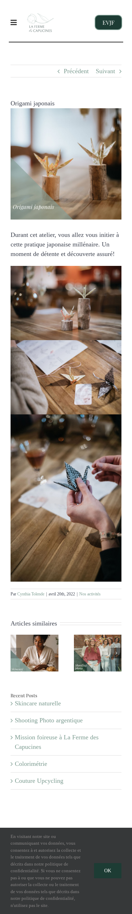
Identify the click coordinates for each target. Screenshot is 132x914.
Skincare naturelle (38, 703)
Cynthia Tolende (30, 594)
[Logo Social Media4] (40, 9)
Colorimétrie (31, 763)
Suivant (105, 71)
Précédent (76, 71)
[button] (16, 653)
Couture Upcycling (39, 780)
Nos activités (90, 594)
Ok (107, 870)
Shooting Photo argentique (49, 720)
